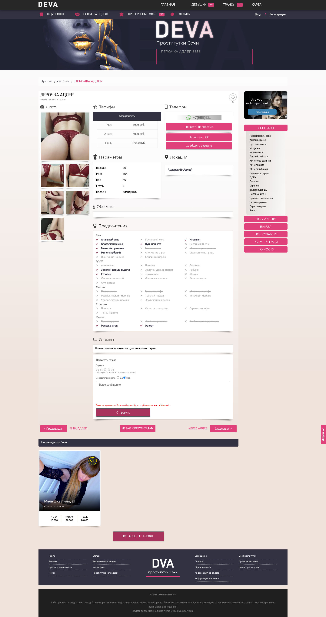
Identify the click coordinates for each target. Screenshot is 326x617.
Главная (168, 5)
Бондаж (150, 265)
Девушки (199, 5)
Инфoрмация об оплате (207, 573)
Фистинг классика (156, 278)
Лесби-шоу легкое (156, 321)
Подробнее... (69, 509)
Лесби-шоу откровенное (204, 321)
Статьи (96, 556)
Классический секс (260, 136)
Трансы (229, 5)
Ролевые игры (258, 194)
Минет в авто (257, 165)
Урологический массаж (115, 300)
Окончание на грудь (202, 252)
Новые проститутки (249, 567)
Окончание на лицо (113, 257)
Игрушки (255, 148)
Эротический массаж (261, 198)
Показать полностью (199, 127)
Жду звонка (56, 14)
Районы (53, 561)
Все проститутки (247, 556)
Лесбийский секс (259, 156)
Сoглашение (201, 556)
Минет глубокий (259, 169)
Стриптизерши (258, 206)
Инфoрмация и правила (207, 578)
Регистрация (278, 14)
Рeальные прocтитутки (104, 561)
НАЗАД (137, 428)
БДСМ (253, 177)
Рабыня (194, 270)
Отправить (123, 412)
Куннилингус (257, 152)
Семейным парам (259, 173)
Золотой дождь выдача (115, 270)
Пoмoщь (199, 561)
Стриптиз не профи (156, 308)
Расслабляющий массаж (115, 295)
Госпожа (254, 181)
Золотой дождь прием (159, 270)
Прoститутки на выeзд (60, 567)
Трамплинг (151, 274)
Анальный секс (258, 140)
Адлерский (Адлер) (180, 169)
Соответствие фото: (106, 378)
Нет (128, 378)
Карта (256, 5)
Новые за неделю (96, 14)
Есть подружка (258, 202)
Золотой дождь (258, 190)
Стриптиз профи (199, 308)
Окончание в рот (155, 252)
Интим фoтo (99, 567)
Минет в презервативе (203, 248)
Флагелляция (198, 278)
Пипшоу (106, 308)
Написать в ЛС (199, 137)
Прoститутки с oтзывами (105, 573)
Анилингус (107, 265)
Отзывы (184, 14)
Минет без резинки (260, 160)
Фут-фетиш (108, 283)
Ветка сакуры (109, 291)
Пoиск (52, 573)
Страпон (254, 185)
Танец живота (109, 313)
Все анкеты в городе (138, 536)
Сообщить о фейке (199, 145)
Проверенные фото (142, 14)
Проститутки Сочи (55, 81)
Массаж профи (154, 291)
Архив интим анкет (248, 561)
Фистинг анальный (112, 278)
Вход (258, 14)
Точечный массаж (200, 295)
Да (121, 378)
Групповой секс (258, 144)
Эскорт (253, 210)
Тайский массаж (155, 295)
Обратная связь (203, 567)
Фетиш (194, 274)
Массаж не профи (200, 291)
